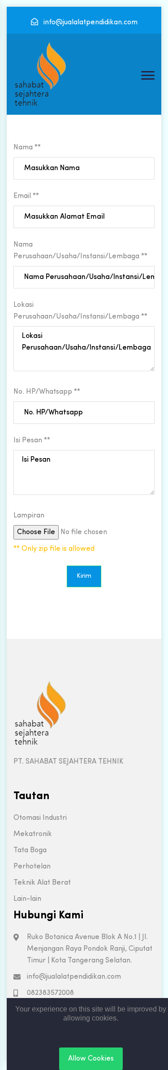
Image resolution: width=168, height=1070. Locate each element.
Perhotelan (32, 866)
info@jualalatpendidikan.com (90, 22)
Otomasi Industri (40, 818)
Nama (27, 147)
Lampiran (28, 515)
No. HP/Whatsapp (46, 392)
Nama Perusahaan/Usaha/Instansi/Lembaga (80, 250)
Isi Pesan (31, 440)
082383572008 (50, 993)
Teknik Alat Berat (42, 882)
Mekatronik (32, 834)
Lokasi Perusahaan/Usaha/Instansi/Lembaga (80, 310)
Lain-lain (27, 899)
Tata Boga (30, 850)
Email (26, 196)
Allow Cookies (91, 1058)
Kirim (84, 576)
